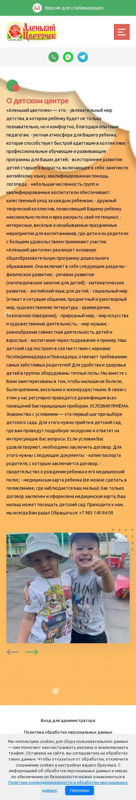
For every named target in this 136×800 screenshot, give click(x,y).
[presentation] (13, 652)
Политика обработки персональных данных (68, 732)
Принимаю (79, 790)
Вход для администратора (68, 720)
